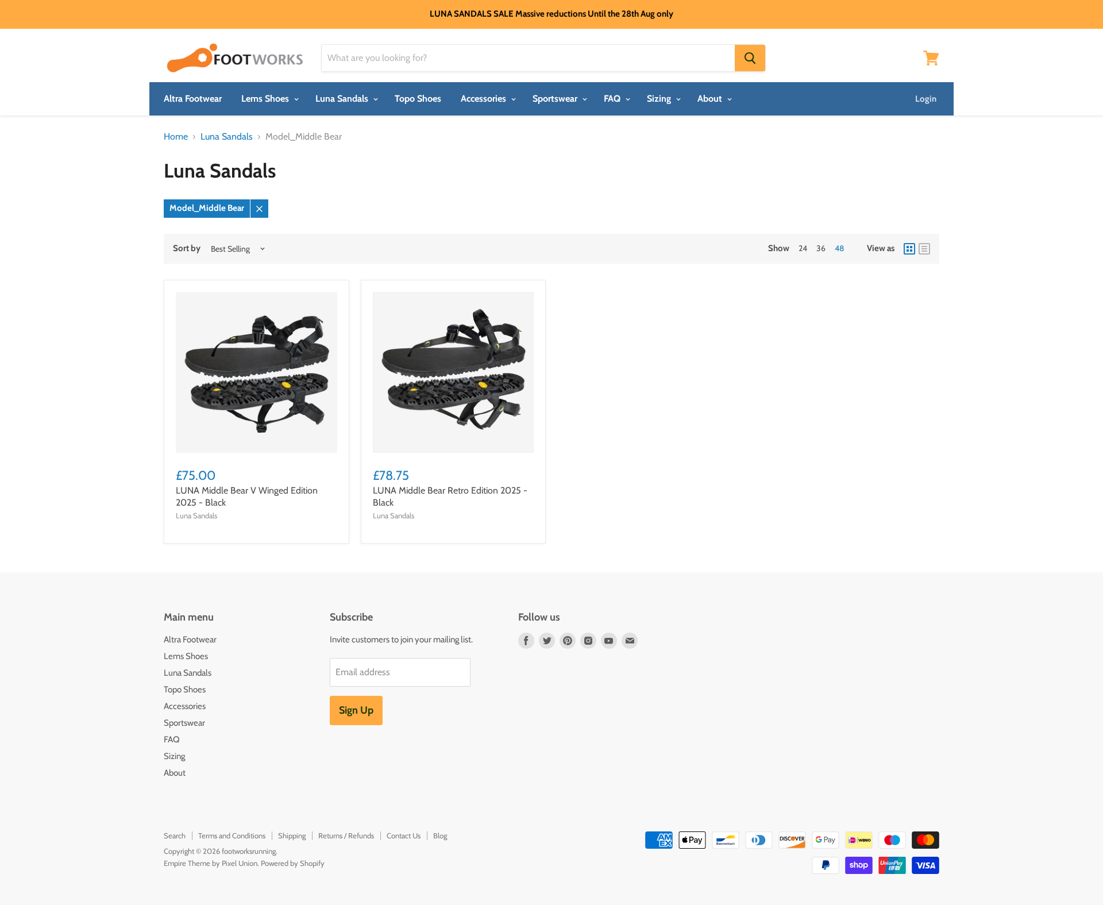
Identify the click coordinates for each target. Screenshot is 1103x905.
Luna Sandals (343, 98)
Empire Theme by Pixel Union (210, 863)
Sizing (660, 98)
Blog (440, 835)
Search (175, 835)
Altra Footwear (193, 98)
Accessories (484, 98)
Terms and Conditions (231, 835)
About (710, 98)
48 (839, 248)
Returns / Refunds (346, 835)
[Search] (750, 58)
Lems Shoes (266, 98)
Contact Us (404, 835)
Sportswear (556, 98)
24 (803, 248)
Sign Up (356, 710)
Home (176, 137)
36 (821, 248)
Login (925, 99)
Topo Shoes (418, 98)
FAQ (613, 98)
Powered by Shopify (293, 863)
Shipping (292, 835)
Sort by (186, 248)
